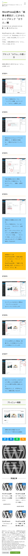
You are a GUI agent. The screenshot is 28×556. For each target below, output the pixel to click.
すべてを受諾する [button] (15, 552)
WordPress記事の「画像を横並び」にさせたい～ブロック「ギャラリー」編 (14, 259)
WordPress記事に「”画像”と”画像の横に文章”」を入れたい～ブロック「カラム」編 (14, 265)
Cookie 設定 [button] (6, 552)
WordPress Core (13, 28)
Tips (5, 28)
